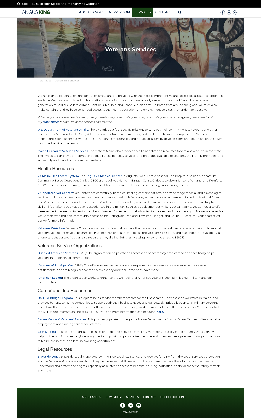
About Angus (91, 12)
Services (143, 12)
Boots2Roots (47, 332)
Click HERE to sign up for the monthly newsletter (60, 4)
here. (160, 312)
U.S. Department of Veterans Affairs (63, 129)
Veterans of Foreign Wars (56, 265)
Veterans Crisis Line (51, 228)
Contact (163, 12)
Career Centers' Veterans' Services (62, 319)
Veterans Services (67, 80)
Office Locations (172, 397)
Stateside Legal (48, 356)
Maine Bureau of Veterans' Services (63, 151)
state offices (51, 122)
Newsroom (119, 12)
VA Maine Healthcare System (58, 176)
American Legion (50, 277)
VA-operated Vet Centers (55, 193)
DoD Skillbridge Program (55, 298)
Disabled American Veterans (58, 253)
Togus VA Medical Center (104, 176)
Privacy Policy (130, 412)
